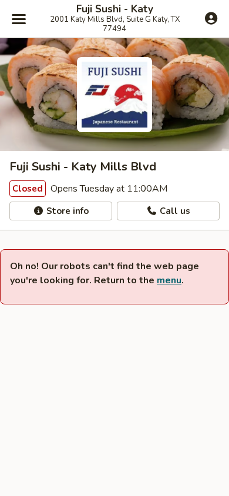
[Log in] (211, 18)
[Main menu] (19, 19)
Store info (66, 211)
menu (169, 280)
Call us (173, 211)
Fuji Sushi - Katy (114, 9)
